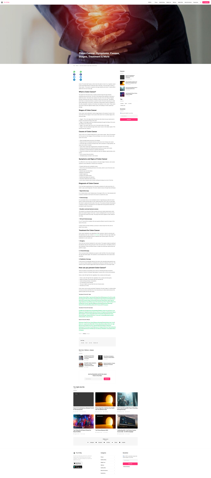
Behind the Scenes (188, 2)
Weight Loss (168, 2)
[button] (150, 2)
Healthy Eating (162, 2)
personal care (123, 105)
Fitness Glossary (126, 466)
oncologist (97, 234)
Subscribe (206, 2)
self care (129, 103)
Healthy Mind (180, 2)
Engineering (195, 2)
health (126, 103)
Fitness (156, 2)
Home (74, 65)
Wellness (174, 2)
